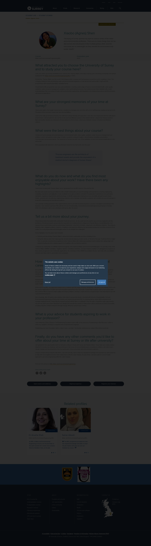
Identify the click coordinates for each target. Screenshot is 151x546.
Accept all (102, 282)
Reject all (47, 282)
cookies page (49, 275)
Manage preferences (87, 282)
